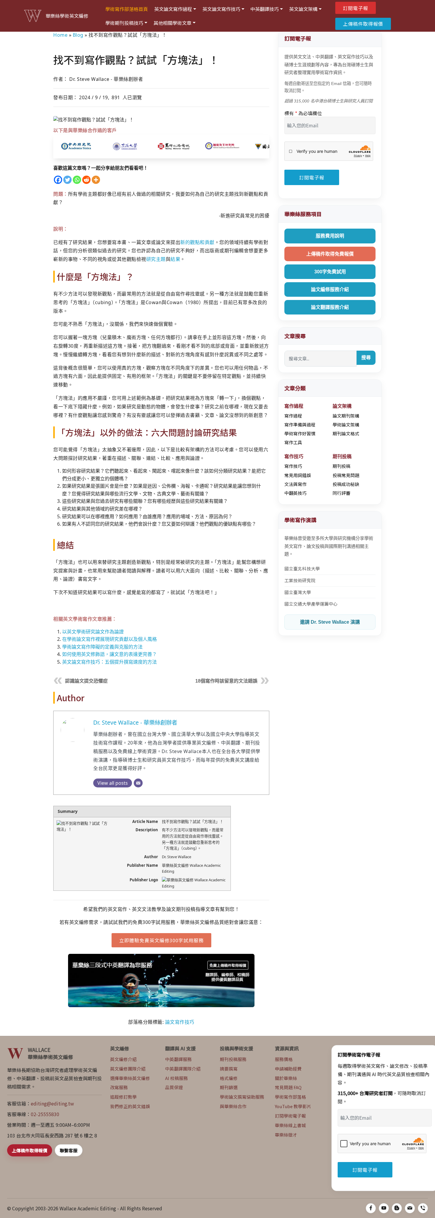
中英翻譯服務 (178, 1059)
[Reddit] (86, 180)
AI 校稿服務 (176, 1078)
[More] (96, 180)
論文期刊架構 (346, 416)
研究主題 (156, 259)
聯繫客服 (69, 1150)
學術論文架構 (346, 424)
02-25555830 (45, 1114)
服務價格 (284, 1059)
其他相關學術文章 (172, 22)
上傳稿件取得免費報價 (330, 253)
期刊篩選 (229, 1087)
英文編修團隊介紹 (128, 1068)
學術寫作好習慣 (299, 433)
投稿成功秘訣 (346, 484)
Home (60, 35)
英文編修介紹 (123, 1059)
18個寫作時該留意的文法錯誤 (226, 680)
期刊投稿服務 (233, 1059)
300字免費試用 (330, 271)
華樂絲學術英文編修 (67, 16)
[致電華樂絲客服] (423, 1208)
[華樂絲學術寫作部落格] (397, 1208)
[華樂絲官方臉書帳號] (371, 1208)
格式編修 (229, 1078)
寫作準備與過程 (299, 424)
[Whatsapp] (77, 180)
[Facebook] (58, 180)
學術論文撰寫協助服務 (242, 1097)
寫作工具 (293, 442)
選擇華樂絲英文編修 (130, 1078)
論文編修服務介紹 (330, 289)
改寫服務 (119, 1087)
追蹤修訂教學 (123, 1097)
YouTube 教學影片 (293, 1106)
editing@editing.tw (52, 1103)
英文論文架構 (303, 8)
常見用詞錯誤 (297, 475)
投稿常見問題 (346, 475)
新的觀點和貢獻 (197, 242)
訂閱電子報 (355, 8)
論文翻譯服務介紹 (330, 307)
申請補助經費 (288, 1068)
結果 (175, 259)
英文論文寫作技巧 (221, 8)
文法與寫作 (295, 484)
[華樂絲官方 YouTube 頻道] (384, 1208)
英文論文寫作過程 (173, 8)
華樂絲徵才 (286, 1135)
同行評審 (341, 493)
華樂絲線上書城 (290, 1125)
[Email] (138, 783)
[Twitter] (67, 180)
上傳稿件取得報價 (363, 23)
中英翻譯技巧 (264, 8)
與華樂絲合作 (233, 1106)
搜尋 (366, 357)
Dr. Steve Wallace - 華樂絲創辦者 (135, 722)
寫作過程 (293, 416)
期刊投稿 (341, 466)
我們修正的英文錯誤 (130, 1106)
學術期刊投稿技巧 (124, 22)
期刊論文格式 (346, 433)
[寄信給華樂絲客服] (410, 1208)
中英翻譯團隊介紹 (183, 1068)
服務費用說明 (330, 235)
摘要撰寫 (229, 1068)
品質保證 (174, 1087)
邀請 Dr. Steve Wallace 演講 (330, 622)
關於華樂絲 (286, 1078)
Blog (78, 35)
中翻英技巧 (295, 493)
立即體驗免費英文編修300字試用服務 (161, 940)
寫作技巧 (293, 466)
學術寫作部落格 (290, 1097)
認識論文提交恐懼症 (86, 680)
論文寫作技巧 (179, 1022)
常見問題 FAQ (288, 1087)
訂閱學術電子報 (290, 1116)
